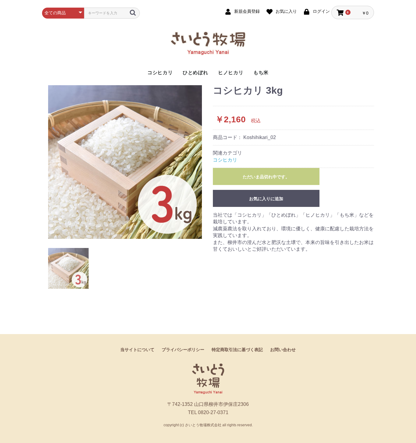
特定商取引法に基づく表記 (237, 349)
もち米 (261, 72)
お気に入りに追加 (266, 198)
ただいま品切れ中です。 (266, 176)
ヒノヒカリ (231, 72)
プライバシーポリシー (183, 349)
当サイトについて (137, 349)
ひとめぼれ (195, 72)
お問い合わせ (283, 349)
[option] (125, 162)
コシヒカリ (160, 72)
